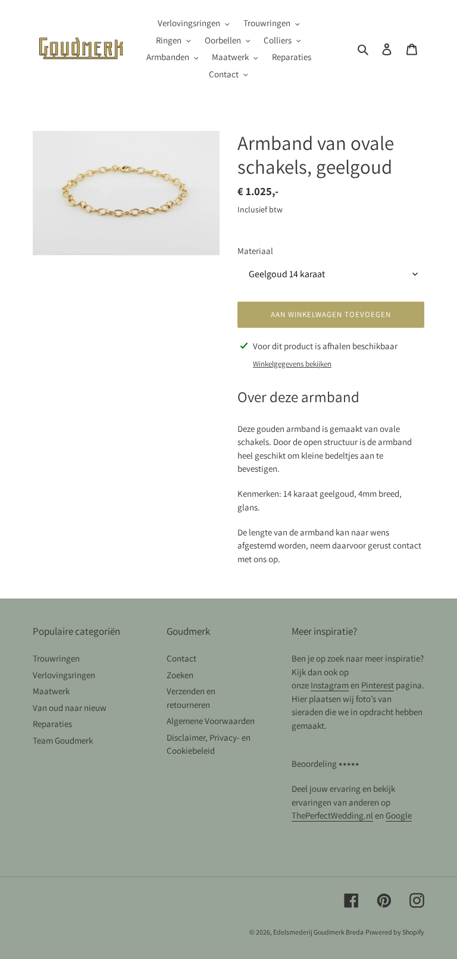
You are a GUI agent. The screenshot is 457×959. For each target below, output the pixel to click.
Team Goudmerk (63, 740)
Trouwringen (56, 658)
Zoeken (180, 675)
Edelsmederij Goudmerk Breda (318, 931)
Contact (181, 658)
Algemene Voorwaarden (211, 720)
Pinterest (377, 685)
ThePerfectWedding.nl (332, 815)
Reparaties (52, 723)
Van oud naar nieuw (70, 707)
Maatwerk (51, 691)
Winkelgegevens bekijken (292, 364)
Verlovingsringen (64, 675)
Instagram (330, 685)
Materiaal (255, 250)
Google (399, 815)
